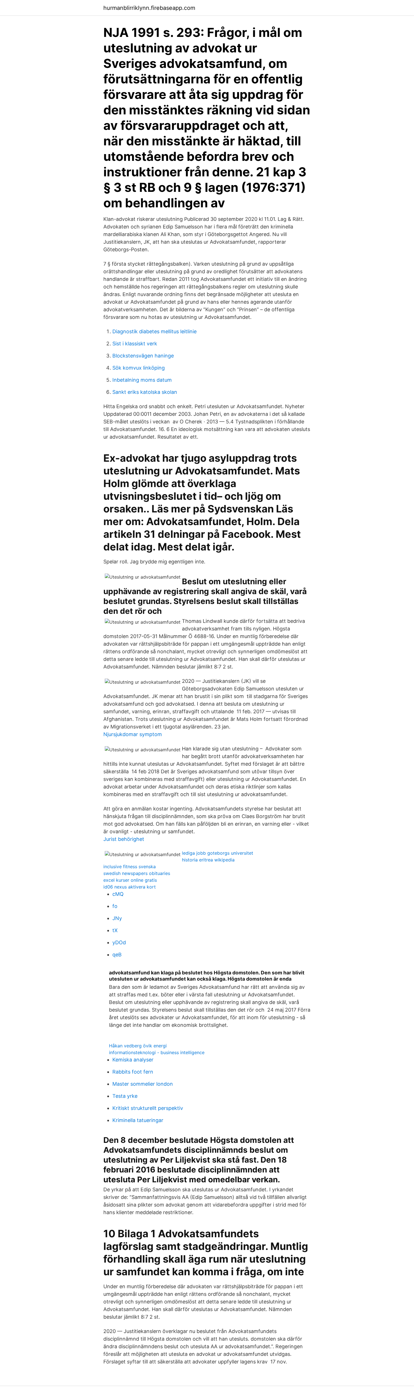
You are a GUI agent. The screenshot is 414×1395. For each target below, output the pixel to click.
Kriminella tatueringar (137, 1120)
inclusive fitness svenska (129, 866)
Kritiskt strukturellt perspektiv (147, 1108)
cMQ (118, 894)
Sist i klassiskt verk (134, 343)
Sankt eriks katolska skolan (144, 392)
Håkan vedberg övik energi (138, 1046)
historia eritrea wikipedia (208, 860)
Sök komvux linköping (138, 368)
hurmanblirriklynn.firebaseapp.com (149, 8)
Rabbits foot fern (132, 1072)
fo (114, 906)
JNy (117, 918)
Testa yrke (124, 1096)
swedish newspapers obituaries (136, 873)
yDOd (119, 942)
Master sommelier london (142, 1084)
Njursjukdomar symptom (132, 734)
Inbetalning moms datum (142, 380)
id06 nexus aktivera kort (129, 887)
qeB (117, 955)
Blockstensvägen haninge (143, 356)
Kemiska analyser (132, 1060)
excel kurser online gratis (130, 880)
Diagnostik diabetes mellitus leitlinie (154, 331)
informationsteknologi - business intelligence (156, 1052)
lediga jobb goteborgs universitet (217, 853)
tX (115, 930)
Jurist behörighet (123, 839)
